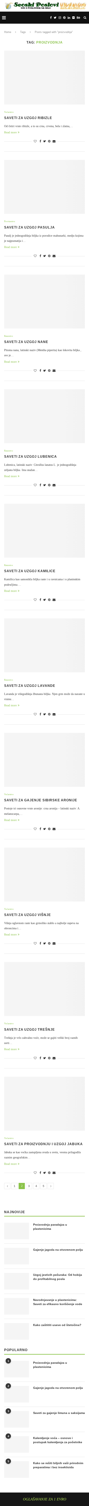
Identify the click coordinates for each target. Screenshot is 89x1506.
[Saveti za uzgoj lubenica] (44, 416)
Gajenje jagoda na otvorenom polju (58, 1249)
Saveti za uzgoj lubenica (30, 456)
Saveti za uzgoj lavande (29, 685)
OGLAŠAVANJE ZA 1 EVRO (44, 1499)
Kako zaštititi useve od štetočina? (57, 1325)
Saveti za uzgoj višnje (27, 915)
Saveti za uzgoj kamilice (29, 571)
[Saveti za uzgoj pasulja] (44, 187)
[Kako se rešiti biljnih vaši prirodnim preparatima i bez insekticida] (16, 1469)
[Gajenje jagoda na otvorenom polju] (16, 1256)
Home (7, 32)
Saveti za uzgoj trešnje (29, 1029)
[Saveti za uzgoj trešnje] (44, 989)
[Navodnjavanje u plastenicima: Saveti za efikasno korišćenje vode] (16, 1306)
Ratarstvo (8, 336)
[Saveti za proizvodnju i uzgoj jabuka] (44, 1104)
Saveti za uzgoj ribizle (28, 118)
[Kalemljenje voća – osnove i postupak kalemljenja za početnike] (16, 1444)
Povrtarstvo (9, 221)
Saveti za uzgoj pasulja (29, 227)
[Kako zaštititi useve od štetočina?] (16, 1331)
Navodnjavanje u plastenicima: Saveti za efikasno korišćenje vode (57, 1302)
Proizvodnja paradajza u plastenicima (50, 1226)
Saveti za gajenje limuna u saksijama (59, 1413)
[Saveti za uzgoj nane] (44, 301)
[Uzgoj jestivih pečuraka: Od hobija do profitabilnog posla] (16, 1281)
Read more (10, 132)
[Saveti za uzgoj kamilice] (44, 531)
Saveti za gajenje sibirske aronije (40, 800)
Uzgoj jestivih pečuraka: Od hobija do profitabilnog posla (57, 1277)
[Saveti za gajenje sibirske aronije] (44, 760)
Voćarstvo (9, 112)
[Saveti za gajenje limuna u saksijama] (16, 1419)
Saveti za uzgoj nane (26, 342)
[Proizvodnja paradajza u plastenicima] (16, 1231)
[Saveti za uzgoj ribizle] (44, 78)
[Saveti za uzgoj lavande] (44, 645)
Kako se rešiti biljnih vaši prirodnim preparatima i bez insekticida (58, 1465)
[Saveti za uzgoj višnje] (44, 874)
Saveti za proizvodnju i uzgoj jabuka (43, 1144)
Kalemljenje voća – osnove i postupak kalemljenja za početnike (57, 1440)
